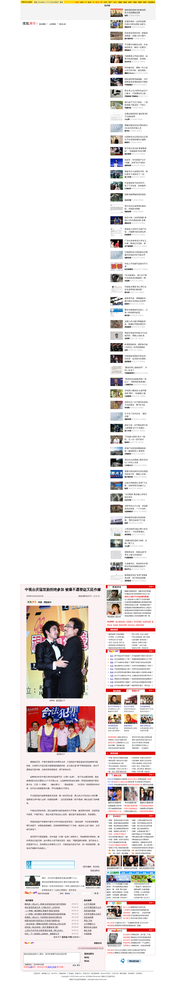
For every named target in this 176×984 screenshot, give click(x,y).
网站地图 (123, 973)
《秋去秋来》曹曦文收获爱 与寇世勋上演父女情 (45, 924)
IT (101, 2)
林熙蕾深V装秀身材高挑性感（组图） (128, 925)
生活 (111, 666)
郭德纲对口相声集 (120, 779)
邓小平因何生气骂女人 (140, 745)
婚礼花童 (88, 930)
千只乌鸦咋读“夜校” (122, 662)
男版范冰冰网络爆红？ (123, 679)
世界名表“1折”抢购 (115, 640)
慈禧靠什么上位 (123, 743)
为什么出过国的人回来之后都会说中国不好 (130, 950)
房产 (110, 2)
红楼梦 (149, 779)
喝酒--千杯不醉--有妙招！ (141, 772)
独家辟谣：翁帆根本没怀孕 (142, 842)
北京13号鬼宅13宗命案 (140, 743)
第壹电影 (126, 913)
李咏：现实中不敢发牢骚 (121, 850)
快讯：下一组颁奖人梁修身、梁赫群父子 (42, 934)
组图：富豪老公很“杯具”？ (118, 831)
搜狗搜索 (31, 893)
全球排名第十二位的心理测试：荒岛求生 (59, 890)
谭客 (126, 605)
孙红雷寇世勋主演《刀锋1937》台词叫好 (42, 907)
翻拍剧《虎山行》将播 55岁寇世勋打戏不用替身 (45, 904)
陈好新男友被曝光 (146, 811)
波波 (126, 616)
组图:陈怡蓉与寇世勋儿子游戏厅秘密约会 (42, 920)
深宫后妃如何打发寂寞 (116, 748)
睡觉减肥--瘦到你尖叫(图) (118, 761)
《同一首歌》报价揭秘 (120, 853)
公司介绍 (115, 973)
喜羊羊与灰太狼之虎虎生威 (142, 737)
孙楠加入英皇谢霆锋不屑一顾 (139, 616)
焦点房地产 (55, 2)
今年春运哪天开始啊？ (123, 685)
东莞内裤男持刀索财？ (123, 682)
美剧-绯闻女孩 (145, 726)
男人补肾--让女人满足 (140, 634)
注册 (30, 967)
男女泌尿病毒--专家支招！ (118, 766)
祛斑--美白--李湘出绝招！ (141, 766)
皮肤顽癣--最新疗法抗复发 (142, 761)
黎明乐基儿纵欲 (90, 927)
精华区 (86, 957)
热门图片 (126, 918)
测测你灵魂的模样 (32, 888)
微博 (140, 2)
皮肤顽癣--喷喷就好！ (140, 640)
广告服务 (70, 973)
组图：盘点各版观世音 (140, 829)
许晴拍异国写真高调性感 (140, 910)
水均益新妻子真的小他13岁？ (142, 656)
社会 (111, 685)
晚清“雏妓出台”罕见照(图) (141, 834)
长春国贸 (128, 602)
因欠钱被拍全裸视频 (114, 603)
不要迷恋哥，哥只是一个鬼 (140, 935)
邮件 (130, 2)
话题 (111, 676)
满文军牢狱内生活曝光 (143, 850)
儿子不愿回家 (89, 904)
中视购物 (88, 934)
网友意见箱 (134, 961)
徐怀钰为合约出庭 (130, 868)
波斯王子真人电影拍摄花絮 (119, 848)
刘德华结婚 (140, 625)
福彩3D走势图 (148, 785)
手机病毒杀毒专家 (120, 785)
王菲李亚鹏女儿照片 (92, 914)
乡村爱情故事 (113, 726)
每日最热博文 (120, 622)
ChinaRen (41, 2)
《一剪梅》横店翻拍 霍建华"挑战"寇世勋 (42, 911)
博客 (135, 2)
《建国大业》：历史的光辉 (140, 913)
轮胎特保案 (147, 622)
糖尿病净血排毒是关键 (117, 648)
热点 (111, 679)
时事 (111, 682)
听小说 (110, 782)
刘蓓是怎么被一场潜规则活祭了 (140, 605)
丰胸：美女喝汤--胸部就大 (142, 769)
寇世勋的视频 (89, 911)
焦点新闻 (126, 935)
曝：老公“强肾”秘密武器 (117, 772)
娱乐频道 (42, 24)
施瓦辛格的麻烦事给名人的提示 (140, 608)
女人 (115, 2)
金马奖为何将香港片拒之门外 (139, 594)
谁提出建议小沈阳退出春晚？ (142, 672)
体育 (82, 2)
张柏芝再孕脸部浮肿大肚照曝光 (140, 610)
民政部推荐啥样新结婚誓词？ (142, 679)
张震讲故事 (142, 779)
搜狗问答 (113, 651)
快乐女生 (131, 625)
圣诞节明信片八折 (115, 811)
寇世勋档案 (89, 917)
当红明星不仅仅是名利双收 (140, 940)
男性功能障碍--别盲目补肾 (142, 763)
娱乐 (89, 2)
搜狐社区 (116, 903)
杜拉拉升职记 (133, 779)
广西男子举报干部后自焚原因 (140, 662)
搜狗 (61, 2)
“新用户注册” (52, 967)
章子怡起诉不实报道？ (123, 656)
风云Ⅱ (117, 740)
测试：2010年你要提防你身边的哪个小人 (59, 878)
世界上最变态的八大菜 (75, 886)
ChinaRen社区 (117, 930)
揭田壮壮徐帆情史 (114, 803)
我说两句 (151, 2)
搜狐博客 (116, 587)
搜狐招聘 (62, 973)
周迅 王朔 (88, 920)
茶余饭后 (117, 816)
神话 (133, 740)
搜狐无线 (117, 775)
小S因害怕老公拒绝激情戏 (141, 613)
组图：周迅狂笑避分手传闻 (119, 820)
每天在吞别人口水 (114, 946)
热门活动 (110, 923)
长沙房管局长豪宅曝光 (123, 672)
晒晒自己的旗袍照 (121, 953)
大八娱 (127, 599)
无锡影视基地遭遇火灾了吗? (142, 659)
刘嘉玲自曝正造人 (131, 811)
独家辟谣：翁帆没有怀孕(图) (140, 591)
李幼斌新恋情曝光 (146, 806)
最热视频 (117, 691)
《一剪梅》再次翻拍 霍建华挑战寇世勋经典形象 (45, 914)
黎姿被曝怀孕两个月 (114, 868)
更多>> (151, 587)
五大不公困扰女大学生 (123, 676)
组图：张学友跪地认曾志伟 (142, 823)
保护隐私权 (95, 973)
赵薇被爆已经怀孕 (115, 806)
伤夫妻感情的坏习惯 (116, 763)
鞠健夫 (127, 591)
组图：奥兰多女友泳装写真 (142, 826)
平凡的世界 (138, 782)
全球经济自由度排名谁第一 (141, 669)
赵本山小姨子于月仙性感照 (140, 599)
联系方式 (86, 973)
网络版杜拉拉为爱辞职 (140, 840)
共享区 (110, 785)
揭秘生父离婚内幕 (146, 803)
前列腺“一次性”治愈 (139, 645)
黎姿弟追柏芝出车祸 (146, 868)
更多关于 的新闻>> (66, 937)
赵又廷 (59, 700)
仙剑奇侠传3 (140, 740)
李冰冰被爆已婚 (130, 803)
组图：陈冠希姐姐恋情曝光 (119, 826)
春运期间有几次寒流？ (123, 666)
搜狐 (35, 2)
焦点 (111, 659)
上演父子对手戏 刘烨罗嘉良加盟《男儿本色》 (44, 930)
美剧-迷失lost (122, 737)
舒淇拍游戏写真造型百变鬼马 (143, 848)
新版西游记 (128, 726)
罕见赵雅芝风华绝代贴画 (140, 915)
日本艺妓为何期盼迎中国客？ (142, 682)
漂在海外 (110, 950)
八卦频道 (52, 24)
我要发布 (98, 943)
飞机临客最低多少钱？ (123, 669)
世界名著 (130, 782)
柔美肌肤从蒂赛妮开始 (117, 645)
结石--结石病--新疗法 (116, 642)
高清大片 (136, 691)
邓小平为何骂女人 (114, 706)
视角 (111, 662)
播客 (125, 2)
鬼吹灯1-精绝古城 (120, 782)
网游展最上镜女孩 (114, 617)
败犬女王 (148, 740)
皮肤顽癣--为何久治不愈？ (118, 769)
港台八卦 (62, 24)
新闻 (111, 672)
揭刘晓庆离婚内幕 (131, 806)
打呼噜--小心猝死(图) (116, 637)
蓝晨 (126, 608)
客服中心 (78, 973)
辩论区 (86, 961)
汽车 (105, 2)
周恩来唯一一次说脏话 (140, 748)
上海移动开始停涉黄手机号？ (142, 676)
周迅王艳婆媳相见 (131, 808)
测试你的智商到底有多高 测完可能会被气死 (60, 882)
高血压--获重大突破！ (140, 642)
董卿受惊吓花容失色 (138, 907)
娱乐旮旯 (126, 940)
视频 (120, 2)
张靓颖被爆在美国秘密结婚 (142, 602)
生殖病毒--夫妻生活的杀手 (142, 758)
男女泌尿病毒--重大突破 (141, 637)
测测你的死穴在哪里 (93, 888)
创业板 (115, 625)
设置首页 (37, 973)
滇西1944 (123, 740)
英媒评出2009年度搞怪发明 (141, 937)
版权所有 (111, 976)
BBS (145, 2)
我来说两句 (83, 596)
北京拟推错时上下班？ (123, 659)
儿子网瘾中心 (89, 924)
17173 (48, 2)
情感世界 (126, 943)
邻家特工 (111, 740)
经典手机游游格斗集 (135, 785)
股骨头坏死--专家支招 (140, 648)
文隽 (126, 594)
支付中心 (54, 973)
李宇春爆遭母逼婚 (115, 808)
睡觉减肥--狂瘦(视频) (116, 634)
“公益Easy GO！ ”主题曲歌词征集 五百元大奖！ (132, 923)
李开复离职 (138, 622)
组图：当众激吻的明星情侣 (119, 829)
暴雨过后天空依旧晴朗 (136, 953)
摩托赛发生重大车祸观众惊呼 (143, 837)
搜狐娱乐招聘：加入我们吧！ (143, 845)
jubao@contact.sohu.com (97, 979)
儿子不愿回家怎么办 (92, 907)
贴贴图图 (126, 937)
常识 (111, 669)
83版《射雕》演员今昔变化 (119, 840)
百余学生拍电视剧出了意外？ (142, 666)
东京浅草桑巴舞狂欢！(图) (118, 837)
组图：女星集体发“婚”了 (141, 831)
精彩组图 (126, 915)
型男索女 (126, 946)
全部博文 (139, 973)
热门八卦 (126, 907)
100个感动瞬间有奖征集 (118, 842)
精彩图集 (110, 925)
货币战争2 (147, 782)
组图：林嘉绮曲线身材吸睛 (119, 823)
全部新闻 (131, 973)
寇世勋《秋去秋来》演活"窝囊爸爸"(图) (41, 927)
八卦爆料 (126, 910)
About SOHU (105, 973)
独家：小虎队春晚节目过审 (142, 820)
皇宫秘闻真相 (145, 706)
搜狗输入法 (46, 973)
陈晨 (126, 610)
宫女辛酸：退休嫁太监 (116, 745)
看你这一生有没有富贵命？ (53, 886)
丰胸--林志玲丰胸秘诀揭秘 (118, 758)
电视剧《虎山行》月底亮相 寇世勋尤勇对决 (43, 917)
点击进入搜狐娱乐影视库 (118, 845)
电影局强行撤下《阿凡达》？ (142, 685)
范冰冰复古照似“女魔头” (139, 918)
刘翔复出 (129, 622)
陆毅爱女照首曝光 (146, 808)
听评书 (110, 779)
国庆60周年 (123, 625)
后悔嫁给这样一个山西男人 (140, 943)
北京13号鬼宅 (129, 706)
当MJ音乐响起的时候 (143, 853)
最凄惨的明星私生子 (114, 918)
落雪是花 (128, 613)
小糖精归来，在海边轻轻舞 (140, 946)
